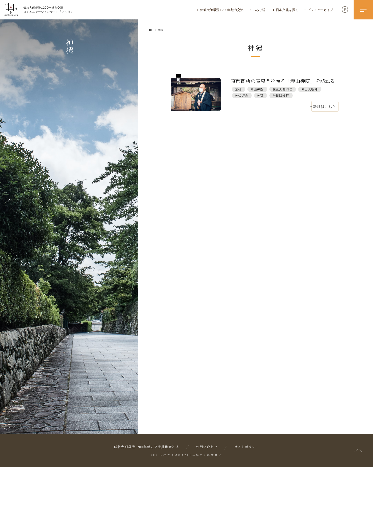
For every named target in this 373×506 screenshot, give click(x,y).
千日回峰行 (281, 95)
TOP (151, 30)
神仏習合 (241, 95)
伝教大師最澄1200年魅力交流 (221, 10)
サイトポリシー (246, 447)
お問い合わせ (206, 447)
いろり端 (259, 10)
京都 (238, 89)
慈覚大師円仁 (282, 89)
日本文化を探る (287, 10)
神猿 (260, 95)
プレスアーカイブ (320, 10)
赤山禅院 (257, 89)
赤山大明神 (309, 89)
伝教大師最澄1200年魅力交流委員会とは (146, 447)
